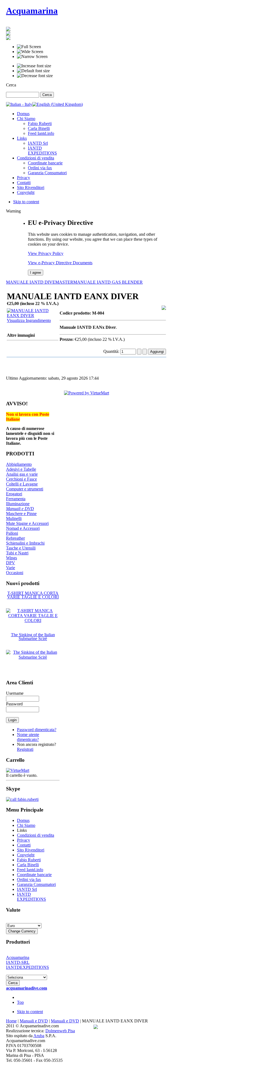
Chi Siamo (26, 825)
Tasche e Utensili (21, 548)
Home (11, 1021)
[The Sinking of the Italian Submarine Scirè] (33, 657)
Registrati (25, 749)
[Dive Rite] (8, 29)
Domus (23, 820)
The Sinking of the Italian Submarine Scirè (33, 636)
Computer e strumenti (24, 489)
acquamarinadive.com (26, 988)
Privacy (23, 840)
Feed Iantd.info (30, 869)
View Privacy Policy (45, 253)
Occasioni (14, 572)
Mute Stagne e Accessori (27, 523)
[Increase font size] (34, 65)
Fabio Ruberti (29, 859)
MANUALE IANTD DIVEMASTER (39, 282)
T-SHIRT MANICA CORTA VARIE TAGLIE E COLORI (33, 595)
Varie (10, 567)
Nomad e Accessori (23, 528)
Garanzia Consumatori (36, 884)
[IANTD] (8, 34)
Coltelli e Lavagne (22, 484)
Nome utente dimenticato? (28, 737)
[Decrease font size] (35, 75)
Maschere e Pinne (21, 513)
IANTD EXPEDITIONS (31, 897)
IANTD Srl (27, 889)
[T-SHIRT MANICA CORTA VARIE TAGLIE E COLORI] (33, 620)
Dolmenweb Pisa (60, 1030)
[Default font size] (33, 70)
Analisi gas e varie (22, 474)
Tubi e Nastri (17, 553)
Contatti (24, 845)
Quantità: (111, 351)
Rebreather (15, 538)
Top (20, 1002)
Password (14, 704)
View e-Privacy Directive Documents (60, 262)
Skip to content (26, 201)
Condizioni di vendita (35, 835)
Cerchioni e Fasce (21, 479)
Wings (11, 558)
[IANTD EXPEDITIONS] (8, 38)
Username (15, 693)
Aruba (38, 1035)
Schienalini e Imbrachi (25, 543)
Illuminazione (18, 503)
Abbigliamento (19, 464)
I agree (35, 273)
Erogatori (14, 494)
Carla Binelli (28, 864)
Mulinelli (14, 518)
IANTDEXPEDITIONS (27, 967)
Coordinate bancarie (34, 874)
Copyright (25, 855)
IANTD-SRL (18, 962)
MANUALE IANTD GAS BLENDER (108, 282)
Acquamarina (17, 957)
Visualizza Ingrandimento (29, 320)
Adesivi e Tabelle (21, 469)
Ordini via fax (29, 879)
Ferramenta (15, 498)
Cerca (11, 85)
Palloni (12, 533)
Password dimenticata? (36, 729)
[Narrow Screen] (32, 56)
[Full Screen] (29, 46)
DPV (10, 562)
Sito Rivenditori (30, 850)
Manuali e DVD (20, 508)
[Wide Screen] (30, 51)
